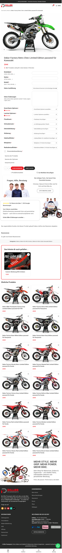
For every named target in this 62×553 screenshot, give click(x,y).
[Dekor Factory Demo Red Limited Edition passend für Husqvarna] (46, 295)
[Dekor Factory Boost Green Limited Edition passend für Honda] (46, 439)
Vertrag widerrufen (39, 532)
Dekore (8, 10)
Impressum (4, 535)
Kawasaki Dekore (48, 241)
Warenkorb (35, 498)
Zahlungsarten (5, 517)
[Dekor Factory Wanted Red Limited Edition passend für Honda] (46, 352)
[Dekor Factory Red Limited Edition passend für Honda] (16, 410)
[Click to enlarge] (4, 49)
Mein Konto (35, 492)
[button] (28, 254)
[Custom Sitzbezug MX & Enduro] (17, 261)
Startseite (3, 10)
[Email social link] (2, 508)
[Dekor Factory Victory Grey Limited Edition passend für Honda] (16, 381)
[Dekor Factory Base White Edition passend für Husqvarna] (16, 323)
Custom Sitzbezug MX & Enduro (15, 272)
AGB (2, 526)
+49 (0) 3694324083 (22, 1)
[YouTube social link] (8, 508)
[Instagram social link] (5, 508)
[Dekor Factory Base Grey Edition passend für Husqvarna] (46, 323)
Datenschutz (4, 532)
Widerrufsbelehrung (6, 523)
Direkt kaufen (29, 168)
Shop (33, 504)
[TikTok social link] (14, 508)
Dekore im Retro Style (38, 241)
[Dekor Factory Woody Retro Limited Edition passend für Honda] (16, 352)
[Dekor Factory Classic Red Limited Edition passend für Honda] (16, 439)
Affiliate (3, 529)
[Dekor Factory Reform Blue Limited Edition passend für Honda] (46, 381)
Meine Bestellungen (37, 495)
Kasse (33, 501)
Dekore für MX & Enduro (26, 241)
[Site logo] (7, 5)
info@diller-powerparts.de (42, 521)
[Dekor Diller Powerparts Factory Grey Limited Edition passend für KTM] (16, 295)
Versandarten (4, 520)
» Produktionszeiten (17, 172)
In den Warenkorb (17, 168)
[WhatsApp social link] (11, 508)
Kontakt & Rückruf (42, 1)
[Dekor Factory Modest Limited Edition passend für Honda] (46, 410)
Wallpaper (34, 507)
